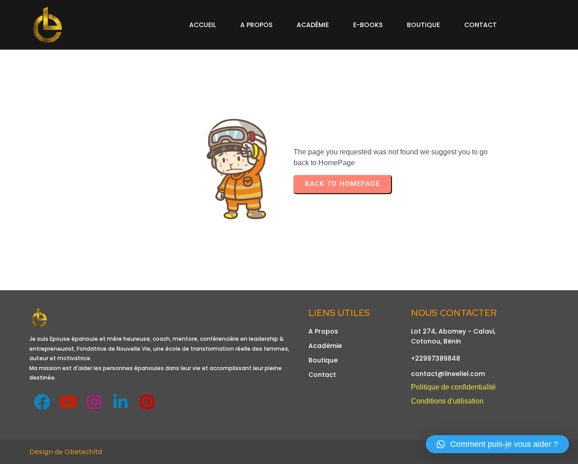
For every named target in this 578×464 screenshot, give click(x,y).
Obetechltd (83, 452)
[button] (497, 444)
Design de (47, 452)
